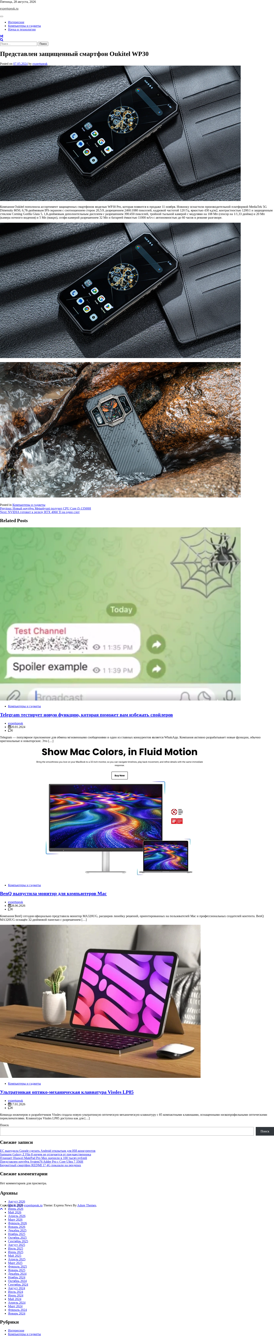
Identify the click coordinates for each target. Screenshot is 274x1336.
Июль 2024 (15, 1291)
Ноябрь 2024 (16, 1277)
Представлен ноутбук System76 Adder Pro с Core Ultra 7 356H (41, 1161)
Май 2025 (14, 1255)
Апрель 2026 (16, 1216)
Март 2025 (15, 1263)
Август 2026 (16, 1201)
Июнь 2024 (15, 1295)
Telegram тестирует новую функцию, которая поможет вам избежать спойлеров (86, 714)
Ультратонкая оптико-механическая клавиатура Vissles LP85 (67, 1092)
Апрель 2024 (16, 1302)
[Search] (1, 40)
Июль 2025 (15, 1248)
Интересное (16, 22)
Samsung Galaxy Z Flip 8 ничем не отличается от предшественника (45, 1154)
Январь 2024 (16, 1313)
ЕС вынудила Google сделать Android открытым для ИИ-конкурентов (47, 1150)
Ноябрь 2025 (16, 1234)
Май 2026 (14, 1212)
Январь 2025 (16, 1270)
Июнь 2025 (15, 1252)
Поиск (4, 1125)
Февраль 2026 (17, 1223)
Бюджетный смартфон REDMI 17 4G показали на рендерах (40, 1165)
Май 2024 (14, 1299)
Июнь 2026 (15, 1208)
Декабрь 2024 (17, 1273)
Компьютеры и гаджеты (24, 25)
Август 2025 (16, 1245)
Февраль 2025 (17, 1266)
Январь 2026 (16, 1226)
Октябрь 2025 (17, 1237)
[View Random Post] (1, 36)
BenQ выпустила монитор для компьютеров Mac (53, 893)
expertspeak (40, 63)
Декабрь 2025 (17, 1230)
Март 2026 (15, 1219)
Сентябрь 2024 (18, 1284)
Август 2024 (16, 1288)
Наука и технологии (22, 29)
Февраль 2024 (17, 1310)
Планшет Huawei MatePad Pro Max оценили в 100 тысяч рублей (43, 1158)
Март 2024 (15, 1306)
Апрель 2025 (16, 1259)
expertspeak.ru (9, 8)
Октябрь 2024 (17, 1281)
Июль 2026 (15, 1205)
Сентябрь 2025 (18, 1241)
